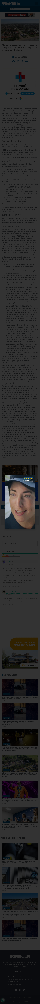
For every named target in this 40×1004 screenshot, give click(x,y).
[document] (20, 502)
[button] (32, 478)
